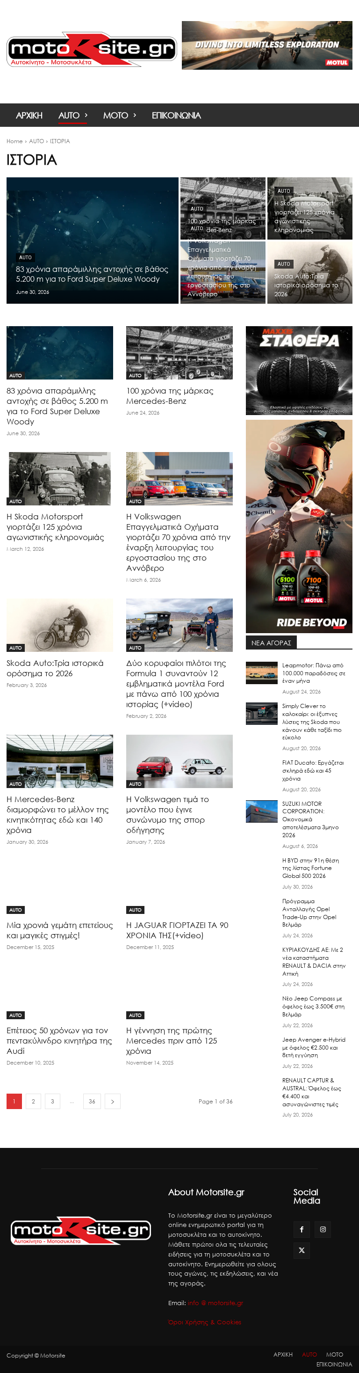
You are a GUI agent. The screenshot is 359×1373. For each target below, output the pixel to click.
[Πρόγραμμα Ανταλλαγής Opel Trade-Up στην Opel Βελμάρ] (262, 909)
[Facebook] (302, 1229)
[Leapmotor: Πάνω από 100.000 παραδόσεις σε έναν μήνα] (262, 673)
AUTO (36, 141)
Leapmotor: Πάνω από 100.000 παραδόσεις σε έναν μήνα (313, 673)
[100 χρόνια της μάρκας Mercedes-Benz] (223, 208)
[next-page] (113, 1101)
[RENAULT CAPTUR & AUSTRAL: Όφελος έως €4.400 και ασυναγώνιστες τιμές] (262, 1088)
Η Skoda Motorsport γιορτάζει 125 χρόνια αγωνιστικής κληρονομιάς (55, 526)
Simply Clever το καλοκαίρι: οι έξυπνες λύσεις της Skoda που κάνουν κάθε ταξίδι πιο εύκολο (312, 721)
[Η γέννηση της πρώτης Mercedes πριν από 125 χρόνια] (179, 992)
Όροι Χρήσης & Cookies (204, 1322)
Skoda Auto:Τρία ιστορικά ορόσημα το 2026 (55, 668)
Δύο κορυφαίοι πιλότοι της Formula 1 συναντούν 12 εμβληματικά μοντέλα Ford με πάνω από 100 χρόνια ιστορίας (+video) (176, 683)
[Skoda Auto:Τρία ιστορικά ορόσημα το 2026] (309, 272)
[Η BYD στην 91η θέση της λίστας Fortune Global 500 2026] (262, 868)
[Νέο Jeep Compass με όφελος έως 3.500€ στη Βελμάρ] (262, 1006)
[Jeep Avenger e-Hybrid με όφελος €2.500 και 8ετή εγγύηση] (262, 1047)
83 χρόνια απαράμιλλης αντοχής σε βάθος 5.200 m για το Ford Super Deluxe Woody (57, 406)
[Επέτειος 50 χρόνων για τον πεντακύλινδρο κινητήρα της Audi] (60, 992)
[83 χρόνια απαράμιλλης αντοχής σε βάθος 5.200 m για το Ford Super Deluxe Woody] (93, 240)
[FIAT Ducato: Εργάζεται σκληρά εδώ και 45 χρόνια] (262, 770)
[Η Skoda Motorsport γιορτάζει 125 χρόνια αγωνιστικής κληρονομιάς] (309, 208)
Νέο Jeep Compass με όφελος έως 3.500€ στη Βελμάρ (313, 1006)
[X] (302, 1250)
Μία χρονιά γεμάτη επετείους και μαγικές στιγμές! (60, 930)
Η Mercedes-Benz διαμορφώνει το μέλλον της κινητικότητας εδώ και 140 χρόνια (58, 814)
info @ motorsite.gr (215, 1303)
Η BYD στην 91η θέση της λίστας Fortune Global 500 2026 (310, 868)
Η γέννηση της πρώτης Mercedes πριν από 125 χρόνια (171, 1040)
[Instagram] (323, 1229)
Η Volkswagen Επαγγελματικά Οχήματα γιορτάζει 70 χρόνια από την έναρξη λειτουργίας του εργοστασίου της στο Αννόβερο (178, 542)
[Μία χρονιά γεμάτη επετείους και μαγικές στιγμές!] (60, 887)
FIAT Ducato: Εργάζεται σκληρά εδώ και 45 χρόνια (313, 770)
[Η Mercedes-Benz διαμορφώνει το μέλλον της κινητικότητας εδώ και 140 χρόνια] (60, 761)
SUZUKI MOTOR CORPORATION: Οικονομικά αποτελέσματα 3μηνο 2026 (310, 819)
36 (92, 1101)
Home (15, 141)
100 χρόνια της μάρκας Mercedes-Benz (170, 396)
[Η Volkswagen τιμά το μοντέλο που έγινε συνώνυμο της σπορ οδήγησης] (179, 761)
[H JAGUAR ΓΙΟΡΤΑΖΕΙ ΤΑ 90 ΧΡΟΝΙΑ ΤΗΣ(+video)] (179, 887)
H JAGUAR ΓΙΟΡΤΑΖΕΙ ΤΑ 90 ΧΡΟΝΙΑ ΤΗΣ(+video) (177, 930)
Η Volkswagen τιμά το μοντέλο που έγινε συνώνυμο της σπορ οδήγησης (167, 814)
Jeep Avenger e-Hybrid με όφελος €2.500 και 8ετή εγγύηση (313, 1047)
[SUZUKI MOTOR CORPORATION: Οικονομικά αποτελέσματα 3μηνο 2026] (262, 811)
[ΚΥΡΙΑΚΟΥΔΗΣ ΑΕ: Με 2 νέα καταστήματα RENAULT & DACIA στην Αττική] (262, 957)
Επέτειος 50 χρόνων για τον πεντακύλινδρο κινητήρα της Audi (59, 1040)
